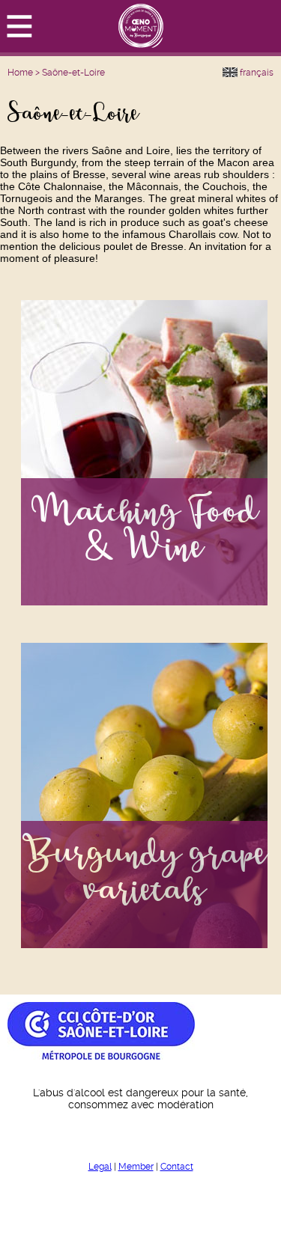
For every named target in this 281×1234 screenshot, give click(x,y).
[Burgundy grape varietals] (144, 944)
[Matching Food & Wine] (144, 602)
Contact (176, 1166)
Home (20, 72)
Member (136, 1166)
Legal (100, 1166)
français (256, 72)
